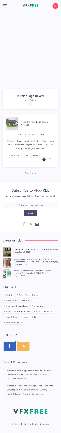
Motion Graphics (14, 322)
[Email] (37, 224)
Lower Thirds (29, 316)
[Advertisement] (30, 46)
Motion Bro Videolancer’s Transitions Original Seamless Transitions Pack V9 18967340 (32, 271)
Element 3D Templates (17, 305)
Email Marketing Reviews (18, 311)
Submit (31, 213)
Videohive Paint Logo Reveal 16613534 (34, 123)
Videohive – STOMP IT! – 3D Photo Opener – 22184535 (35, 249)
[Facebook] (24, 224)
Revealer (36, 155)
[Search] (55, 6)
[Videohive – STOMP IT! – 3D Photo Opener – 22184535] (7, 251)
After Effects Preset (29, 294)
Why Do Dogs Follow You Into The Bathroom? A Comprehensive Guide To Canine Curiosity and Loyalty (35, 260)
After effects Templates (18, 155)
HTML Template (44, 311)
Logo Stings (11, 316)
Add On (9, 294)
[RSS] (30, 224)
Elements (38, 305)
